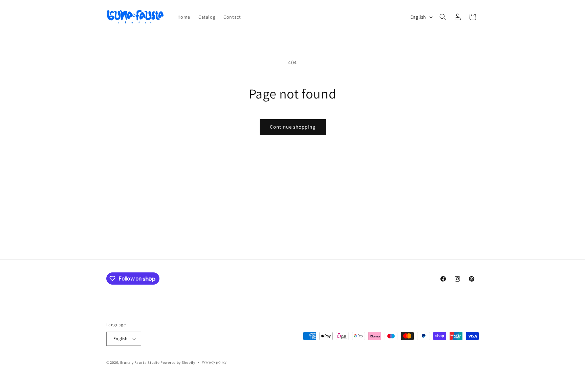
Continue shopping (293, 127)
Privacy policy (214, 362)
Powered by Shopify (177, 362)
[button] (442, 16)
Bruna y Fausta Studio (140, 362)
